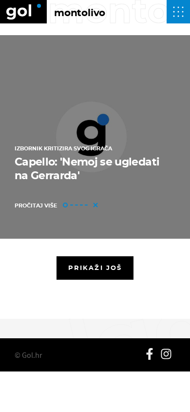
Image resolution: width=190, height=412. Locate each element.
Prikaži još (95, 267)
